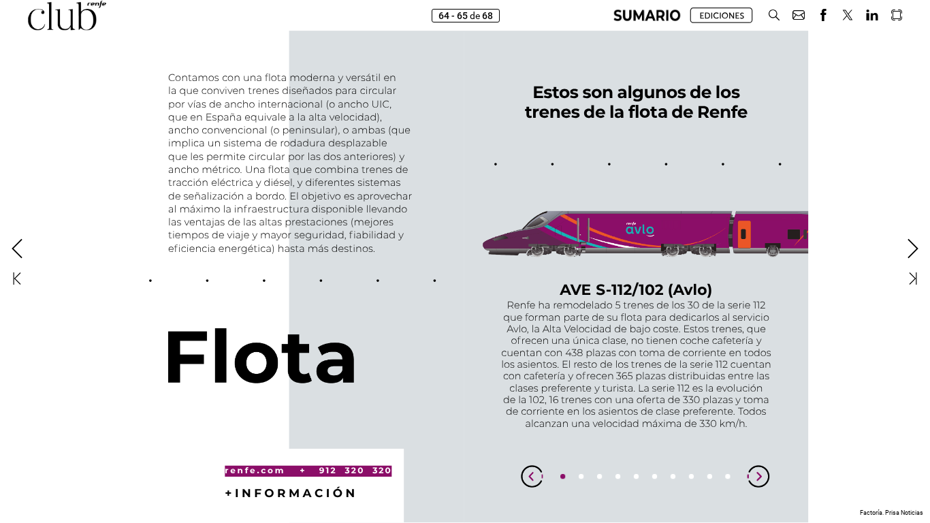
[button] (647, 15)
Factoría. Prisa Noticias (891, 512)
